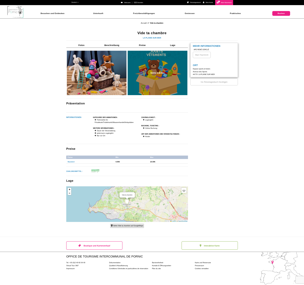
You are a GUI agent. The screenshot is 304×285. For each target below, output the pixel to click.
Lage (172, 45)
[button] (224, 2)
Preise (142, 45)
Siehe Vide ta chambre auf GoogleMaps (128, 226)
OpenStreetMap (182, 221)
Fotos (81, 45)
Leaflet (174, 221)
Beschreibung (111, 45)
